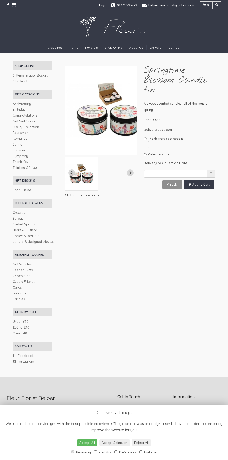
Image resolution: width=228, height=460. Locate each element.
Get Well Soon (24, 121)
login (102, 5)
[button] (81, 174)
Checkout (20, 81)
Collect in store (158, 154)
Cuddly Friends (24, 281)
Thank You (21, 162)
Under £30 (21, 321)
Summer (19, 150)
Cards (17, 287)
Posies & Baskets (26, 236)
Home (73, 48)
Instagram (26, 361)
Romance (20, 138)
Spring (17, 144)
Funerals (91, 48)
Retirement (21, 133)
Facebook (25, 356)
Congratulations (25, 115)
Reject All (141, 443)
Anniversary (22, 104)
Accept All (87, 443)
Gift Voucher (22, 264)
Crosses (19, 212)
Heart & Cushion (25, 230)
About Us (136, 48)
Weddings (55, 48)
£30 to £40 (21, 327)
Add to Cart (200, 185)
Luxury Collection (26, 127)
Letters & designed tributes (33, 241)
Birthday (19, 109)
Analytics (104, 452)
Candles (19, 299)
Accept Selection (115, 443)
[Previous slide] (71, 172)
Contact (174, 48)
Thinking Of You (25, 167)
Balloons (19, 293)
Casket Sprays (24, 224)
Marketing (150, 452)
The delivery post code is (165, 138)
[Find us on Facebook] (9, 5)
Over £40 (20, 333)
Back (173, 185)
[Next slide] (130, 172)
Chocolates (21, 276)
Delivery (155, 48)
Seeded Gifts (23, 270)
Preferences (127, 452)
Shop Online (113, 48)
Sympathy (20, 156)
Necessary (83, 452)
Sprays (18, 218)
